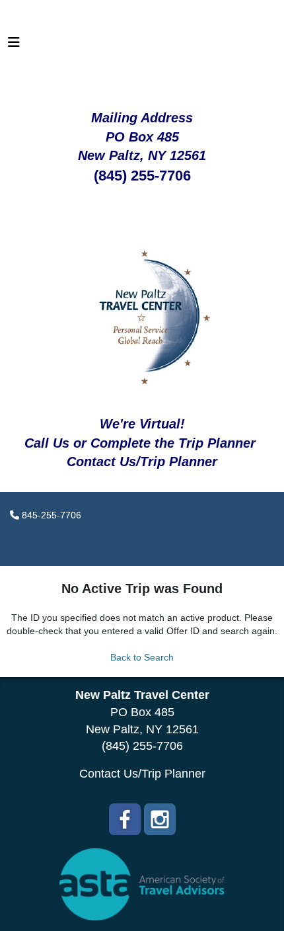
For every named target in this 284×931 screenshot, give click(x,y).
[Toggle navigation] (13, 45)
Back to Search (142, 657)
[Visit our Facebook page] (125, 819)
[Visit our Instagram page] (160, 819)
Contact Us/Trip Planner (142, 773)
